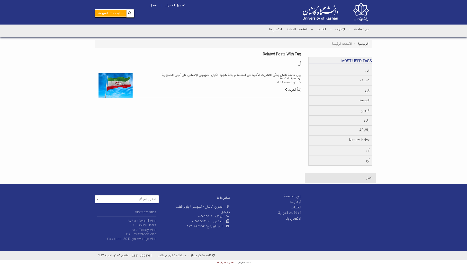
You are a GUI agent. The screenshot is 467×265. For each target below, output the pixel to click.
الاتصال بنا (275, 30)
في (367, 71)
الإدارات (340, 30)
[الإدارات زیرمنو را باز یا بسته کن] (330, 29)
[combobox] (127, 199)
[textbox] (128, 199)
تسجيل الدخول (175, 5)
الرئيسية (363, 44)
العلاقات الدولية (297, 30)
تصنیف (364, 81)
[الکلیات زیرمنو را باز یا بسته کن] (312, 29)
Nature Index (359, 140)
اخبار (369, 177)
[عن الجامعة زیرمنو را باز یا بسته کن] (349, 29)
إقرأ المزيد (294, 90)
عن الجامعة (361, 30)
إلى (367, 91)
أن (367, 150)
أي (367, 160)
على (366, 120)
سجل (153, 5)
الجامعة (364, 100)
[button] (111, 13)
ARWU (364, 130)
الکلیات (321, 30)
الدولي (365, 110)
